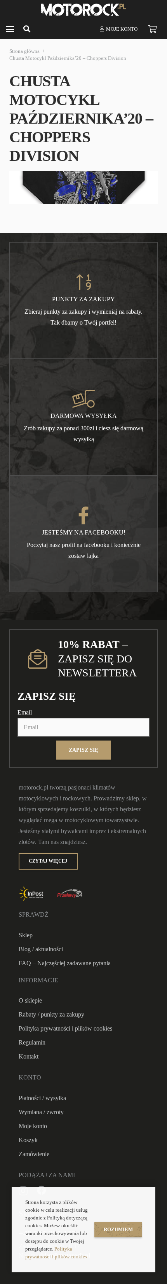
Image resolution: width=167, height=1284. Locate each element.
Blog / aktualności (41, 949)
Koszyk (28, 1140)
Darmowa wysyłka (83, 415)
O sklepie (30, 1000)
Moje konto (33, 1126)
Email (24, 712)
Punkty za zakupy (83, 299)
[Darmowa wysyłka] (83, 399)
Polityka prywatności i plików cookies (65, 1028)
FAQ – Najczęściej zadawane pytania (65, 963)
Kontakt (28, 1056)
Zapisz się (83, 750)
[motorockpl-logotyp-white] (83, 9)
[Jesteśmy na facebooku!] (83, 515)
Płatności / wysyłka (42, 1098)
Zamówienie (34, 1154)
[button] (10, 29)
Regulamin (32, 1042)
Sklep (26, 935)
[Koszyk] (152, 29)
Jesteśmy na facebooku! (83, 532)
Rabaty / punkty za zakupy (51, 1014)
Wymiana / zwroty (41, 1112)
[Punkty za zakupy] (83, 282)
